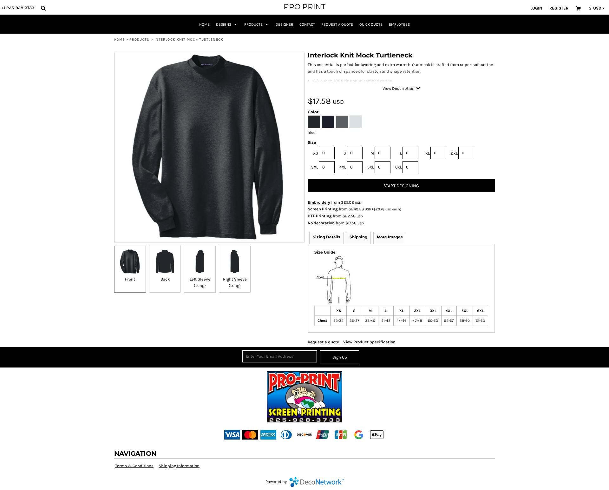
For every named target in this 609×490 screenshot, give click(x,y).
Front (130, 279)
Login (536, 8)
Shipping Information (179, 465)
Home (119, 39)
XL (427, 153)
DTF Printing (320, 216)
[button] (43, 7)
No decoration (321, 223)
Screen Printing (323, 209)
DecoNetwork (316, 482)
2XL (454, 153)
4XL (342, 167)
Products (140, 39)
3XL (314, 167)
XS (315, 153)
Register (558, 8)
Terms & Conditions (134, 465)
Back (165, 279)
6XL (398, 167)
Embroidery (319, 202)
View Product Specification (369, 342)
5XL (370, 167)
